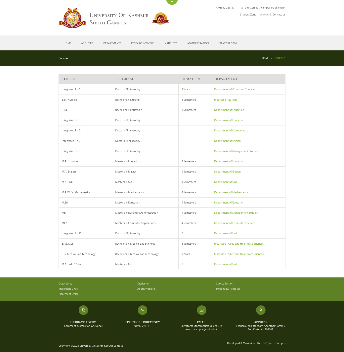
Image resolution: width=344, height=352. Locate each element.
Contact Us (279, 14)
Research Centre (142, 43)
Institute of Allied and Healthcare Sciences (239, 243)
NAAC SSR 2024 (228, 43)
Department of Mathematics (231, 130)
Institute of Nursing (225, 99)
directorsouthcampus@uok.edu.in (265, 7)
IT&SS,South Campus (273, 343)
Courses (280, 58)
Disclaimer (143, 283)
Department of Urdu (226, 182)
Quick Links (65, 283)
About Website (146, 288)
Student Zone (248, 14)
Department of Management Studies (236, 151)
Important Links (68, 288)
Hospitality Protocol (228, 288)
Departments (112, 43)
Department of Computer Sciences (234, 89)
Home (67, 43)
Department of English (227, 141)
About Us (87, 43)
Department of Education (229, 110)
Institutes (170, 43)
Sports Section (224, 283)
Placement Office (68, 294)
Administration (198, 43)
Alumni (264, 14)
